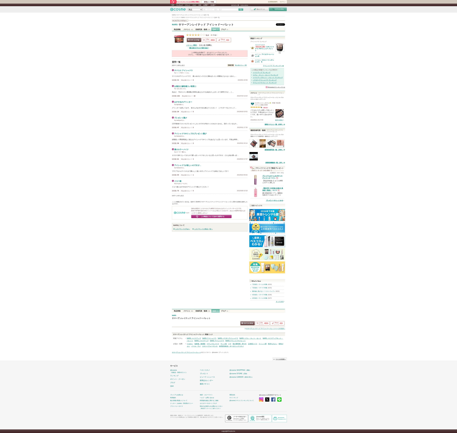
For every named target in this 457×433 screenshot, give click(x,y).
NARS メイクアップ (194, 338)
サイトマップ (233, 397)
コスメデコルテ (260, 45)
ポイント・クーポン (177, 379)
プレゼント (204, 373)
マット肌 (224, 344)
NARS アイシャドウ (209, 338)
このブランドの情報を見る (180, 20)
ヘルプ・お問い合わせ (207, 397)
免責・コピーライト (206, 395)
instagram (261, 399)
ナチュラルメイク (213, 344)
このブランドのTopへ (182, 229)
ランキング (179, 5)
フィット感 (262, 344)
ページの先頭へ (265, 328)
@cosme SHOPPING (240, 370)
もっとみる (280, 301)
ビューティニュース (207, 377)
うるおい (190, 344)
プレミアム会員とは (176, 395)
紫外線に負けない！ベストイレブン (263, 291)
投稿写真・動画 (203, 29)
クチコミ (188, 29)
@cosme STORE (238, 373)
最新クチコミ (205, 384)
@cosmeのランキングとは (276, 87)
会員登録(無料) (273, 2)
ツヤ (229, 344)
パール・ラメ (196, 346)
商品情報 (177, 29)
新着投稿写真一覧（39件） (274, 150)
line (279, 399)
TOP (172, 5)
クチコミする (194, 40)
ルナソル (258, 54)
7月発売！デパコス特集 (259, 284)
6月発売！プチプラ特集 (259, 295)
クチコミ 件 (191, 45)
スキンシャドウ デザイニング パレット (264, 49)
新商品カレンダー (206, 380)
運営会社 (232, 395)
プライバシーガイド (176, 406)
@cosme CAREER (241, 377)
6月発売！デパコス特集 (259, 298)
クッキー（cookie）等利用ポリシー (181, 403)
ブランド (187, 5)
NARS (175, 25)
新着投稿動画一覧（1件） (274, 162)
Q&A (199, 5)
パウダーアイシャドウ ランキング (265, 80)
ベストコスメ (244, 5)
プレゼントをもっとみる (274, 200)
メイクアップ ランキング (261, 72)
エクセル (258, 60)
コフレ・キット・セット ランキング (265, 75)
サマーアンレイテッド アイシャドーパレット (206, 24)
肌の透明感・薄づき (240, 344)
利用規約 (173, 397)
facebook (273, 399)
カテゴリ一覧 (235, 5)
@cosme (178, 371)
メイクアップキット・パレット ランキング (268, 77)
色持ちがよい (272, 344)
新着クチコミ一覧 (274, 124)
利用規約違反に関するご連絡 (209, 400)
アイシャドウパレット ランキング (265, 83)
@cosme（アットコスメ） (220, 352)
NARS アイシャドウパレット (235, 341)
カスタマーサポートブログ (208, 403)
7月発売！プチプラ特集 (259, 288)
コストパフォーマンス (210, 346)
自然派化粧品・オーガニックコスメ (231, 346)
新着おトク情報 (209, 2)
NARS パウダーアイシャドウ (228, 338)
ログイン (283, 2)
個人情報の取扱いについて (178, 400)
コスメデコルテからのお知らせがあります (260, 46)
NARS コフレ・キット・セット (250, 338)
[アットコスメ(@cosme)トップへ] (178, 10)
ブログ (194, 5)
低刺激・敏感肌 (199, 344)
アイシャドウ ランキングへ (272, 66)
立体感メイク (252, 344)
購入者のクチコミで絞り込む (198, 48)
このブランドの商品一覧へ (203, 229)
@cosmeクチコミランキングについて (241, 400)
